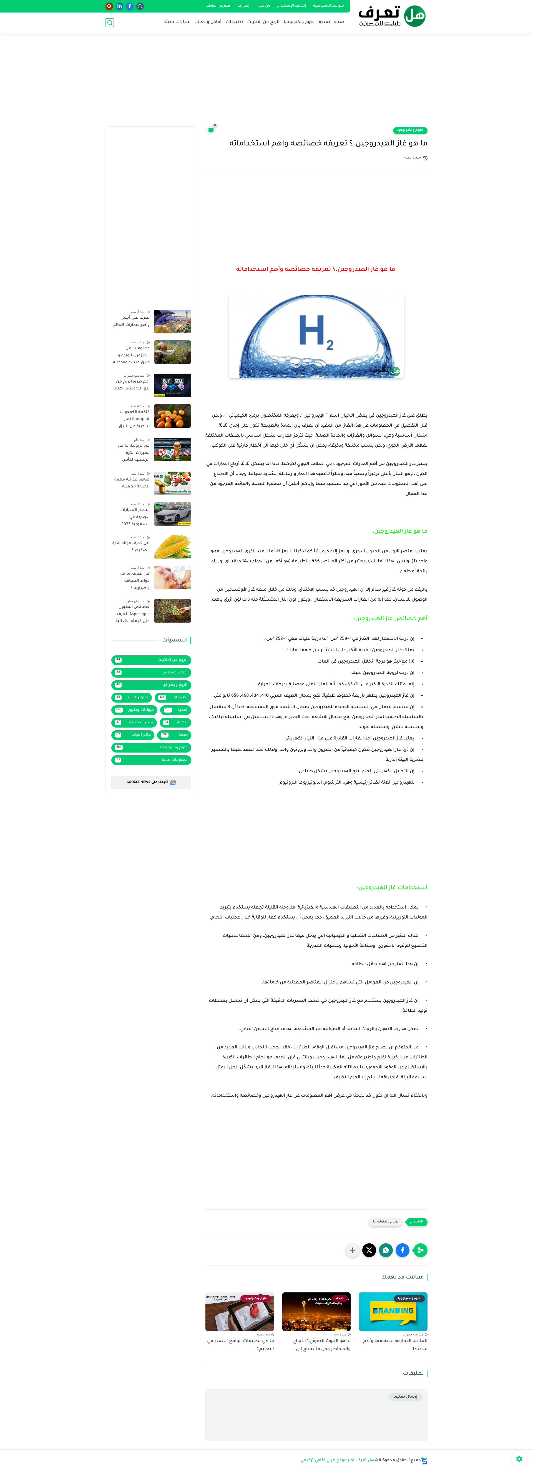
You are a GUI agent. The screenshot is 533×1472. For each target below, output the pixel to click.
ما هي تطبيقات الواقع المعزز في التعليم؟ (240, 1345)
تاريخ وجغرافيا (152, 685)
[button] (402, 1250)
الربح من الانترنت (263, 22)
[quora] (109, 6)
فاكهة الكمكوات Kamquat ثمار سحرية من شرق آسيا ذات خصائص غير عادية (133, 420)
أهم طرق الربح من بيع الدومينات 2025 (132, 385)
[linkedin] (119, 6)
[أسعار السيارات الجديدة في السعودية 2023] (172, 514)
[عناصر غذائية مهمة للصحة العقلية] (172, 483)
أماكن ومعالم (208, 22)
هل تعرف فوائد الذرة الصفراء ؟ (131, 547)
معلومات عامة (152, 760)
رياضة (176, 723)
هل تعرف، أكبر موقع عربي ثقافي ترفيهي (337, 1460)
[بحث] (109, 22)
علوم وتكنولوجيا (299, 22)
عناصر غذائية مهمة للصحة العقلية (132, 483)
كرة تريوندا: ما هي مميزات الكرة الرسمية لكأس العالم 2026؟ (134, 454)
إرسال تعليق (406, 1397)
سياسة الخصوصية (328, 6)
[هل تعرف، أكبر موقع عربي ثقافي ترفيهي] (390, 16)
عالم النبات (133, 735)
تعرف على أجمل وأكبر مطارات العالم (131, 322)
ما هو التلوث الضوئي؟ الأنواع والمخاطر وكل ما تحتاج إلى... (321, 1345)
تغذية (324, 22)
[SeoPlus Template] (424, 1461)
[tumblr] (140, 6)
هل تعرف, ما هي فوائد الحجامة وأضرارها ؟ (135, 581)
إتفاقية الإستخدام (291, 6)
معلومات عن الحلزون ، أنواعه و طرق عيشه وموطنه (131, 355)
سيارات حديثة (177, 22)
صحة (339, 22)
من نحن (264, 6)
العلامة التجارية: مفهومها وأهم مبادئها (395, 1345)
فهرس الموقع (218, 6)
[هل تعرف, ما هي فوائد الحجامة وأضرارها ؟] (172, 577)
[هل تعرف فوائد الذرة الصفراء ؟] (172, 547)
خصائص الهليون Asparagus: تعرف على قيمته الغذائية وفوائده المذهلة (132, 615)
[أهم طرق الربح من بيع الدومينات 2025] (172, 385)
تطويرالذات (132, 698)
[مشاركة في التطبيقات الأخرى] (352, 1250)
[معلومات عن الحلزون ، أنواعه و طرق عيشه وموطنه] (172, 352)
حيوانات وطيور (135, 710)
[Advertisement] (266, 83)
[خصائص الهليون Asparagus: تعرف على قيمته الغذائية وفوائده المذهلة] (172, 611)
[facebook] (130, 6)
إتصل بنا (244, 6)
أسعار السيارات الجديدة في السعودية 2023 (135, 517)
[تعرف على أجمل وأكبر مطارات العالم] (172, 321)
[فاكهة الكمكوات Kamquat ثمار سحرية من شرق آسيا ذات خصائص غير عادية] (172, 416)
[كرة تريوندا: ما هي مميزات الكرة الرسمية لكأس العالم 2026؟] (172, 449)
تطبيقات (234, 22)
